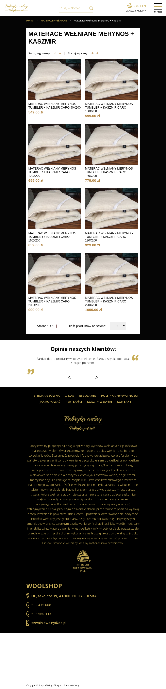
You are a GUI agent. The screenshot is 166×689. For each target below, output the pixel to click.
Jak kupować (50, 401)
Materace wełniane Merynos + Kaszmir (98, 20)
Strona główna (46, 395)
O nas (69, 395)
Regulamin (87, 395)
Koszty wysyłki (99, 401)
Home (30, 20)
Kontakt (124, 401)
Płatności (74, 401)
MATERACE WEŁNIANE (54, 20)
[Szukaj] (90, 8)
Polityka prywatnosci (119, 395)
